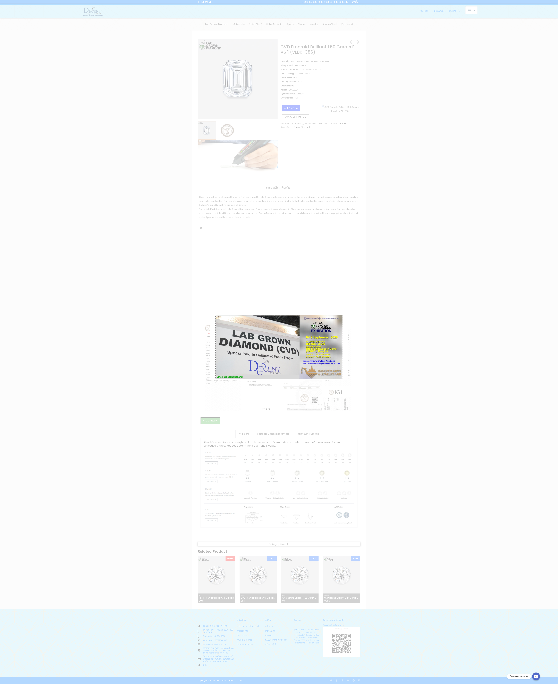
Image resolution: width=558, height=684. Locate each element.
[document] (279, 342)
